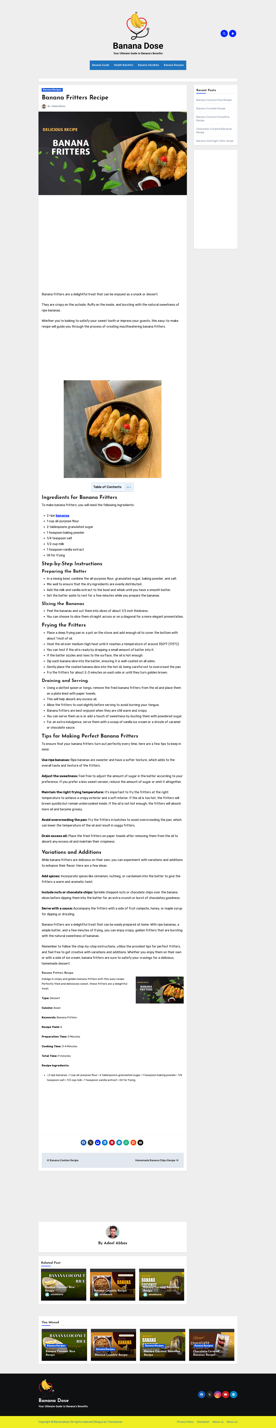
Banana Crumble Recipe (110, 1290)
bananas (62, 515)
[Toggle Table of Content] (126, 487)
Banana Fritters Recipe (75, 98)
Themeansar (114, 1421)
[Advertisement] (113, 222)
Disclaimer (203, 1421)
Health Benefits (123, 65)
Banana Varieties (148, 65)
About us (218, 1421)
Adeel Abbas (58, 106)
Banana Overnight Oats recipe (215, 140)
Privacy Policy (185, 1421)
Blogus (99, 1421)
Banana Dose (138, 46)
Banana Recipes (174, 65)
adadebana (56, 1294)
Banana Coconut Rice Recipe (214, 100)
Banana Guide (100, 65)
